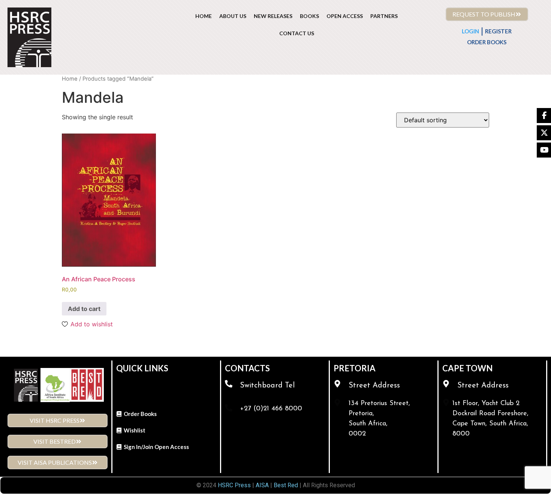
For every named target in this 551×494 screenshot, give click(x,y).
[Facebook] (544, 115)
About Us (232, 16)
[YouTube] (544, 150)
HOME (203, 16)
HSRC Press (234, 485)
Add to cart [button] (84, 308)
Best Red (286, 485)
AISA (261, 485)
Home (70, 78)
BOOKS (309, 16)
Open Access (344, 16)
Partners (384, 16)
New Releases (273, 16)
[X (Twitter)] (544, 132)
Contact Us (296, 33)
